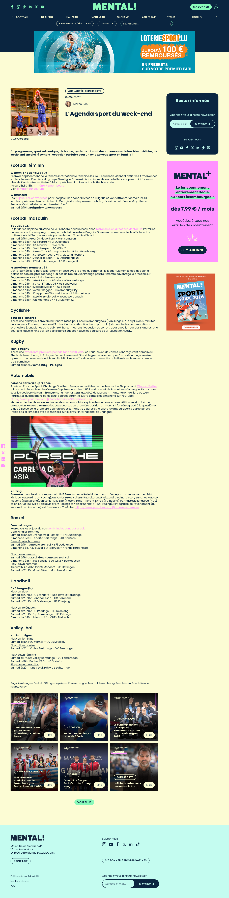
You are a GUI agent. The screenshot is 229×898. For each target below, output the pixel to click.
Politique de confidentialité (25, 876)
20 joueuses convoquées (31, 198)
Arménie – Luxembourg (49, 186)
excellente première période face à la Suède (54, 352)
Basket (38, 683)
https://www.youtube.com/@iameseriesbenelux (107, 507)
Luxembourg (107, 683)
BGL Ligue (49, 683)
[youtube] (42, 7)
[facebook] (12, 7)
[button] (217, 17)
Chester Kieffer (147, 386)
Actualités (75, 91)
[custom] (24, 7)
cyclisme (61, 683)
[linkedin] (30, 7)
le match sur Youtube (30, 189)
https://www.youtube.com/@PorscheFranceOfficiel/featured (51, 399)
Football (93, 683)
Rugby (14, 686)
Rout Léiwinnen (141, 683)
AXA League (25, 683)
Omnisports (93, 91)
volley (22, 686)
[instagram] (18, 7)
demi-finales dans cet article (66, 528)
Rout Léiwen (123, 683)
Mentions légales (20, 881)
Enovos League (77, 683)
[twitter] (36, 7)
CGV (13, 886)
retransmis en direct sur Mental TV (119, 229)
